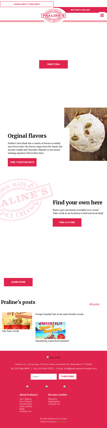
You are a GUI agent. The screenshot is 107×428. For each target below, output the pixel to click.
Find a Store (26, 406)
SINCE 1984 (53, 64)
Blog (22, 409)
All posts (94, 304)
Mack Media (62, 422)
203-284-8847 (22, 368)
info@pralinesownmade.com (80, 368)
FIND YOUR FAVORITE (22, 162)
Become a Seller (57, 394)
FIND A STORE (67, 222)
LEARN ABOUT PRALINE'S (27, 4)
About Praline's (29, 394)
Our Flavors (26, 401)
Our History (26, 399)
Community (26, 404)
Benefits (52, 399)
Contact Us (25, 411)
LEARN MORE (18, 282)
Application (54, 401)
